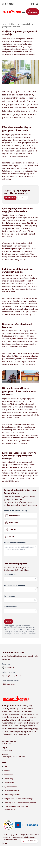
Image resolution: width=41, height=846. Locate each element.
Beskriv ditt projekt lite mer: (15, 543)
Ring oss (24, 198)
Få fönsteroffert (32, 12)
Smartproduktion (10, 839)
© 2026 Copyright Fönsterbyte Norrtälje (17, 834)
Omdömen (8, 775)
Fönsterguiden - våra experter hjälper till (20, 803)
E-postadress (9, 596)
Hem (6, 767)
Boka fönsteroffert (11, 791)
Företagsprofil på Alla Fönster (24, 837)
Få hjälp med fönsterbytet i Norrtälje (18, 799)
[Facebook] (32, 4)
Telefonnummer (10, 607)
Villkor (37, 834)
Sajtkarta (6, 837)
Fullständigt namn (11, 574)
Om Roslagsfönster (11, 795)
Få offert (9, 621)
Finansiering (8, 779)
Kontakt (7, 771)
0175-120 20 (6, 743)
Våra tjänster (9, 783)
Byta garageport (10, 787)
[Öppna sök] (37, 4)
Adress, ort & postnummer (14, 585)
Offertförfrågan (10, 198)
